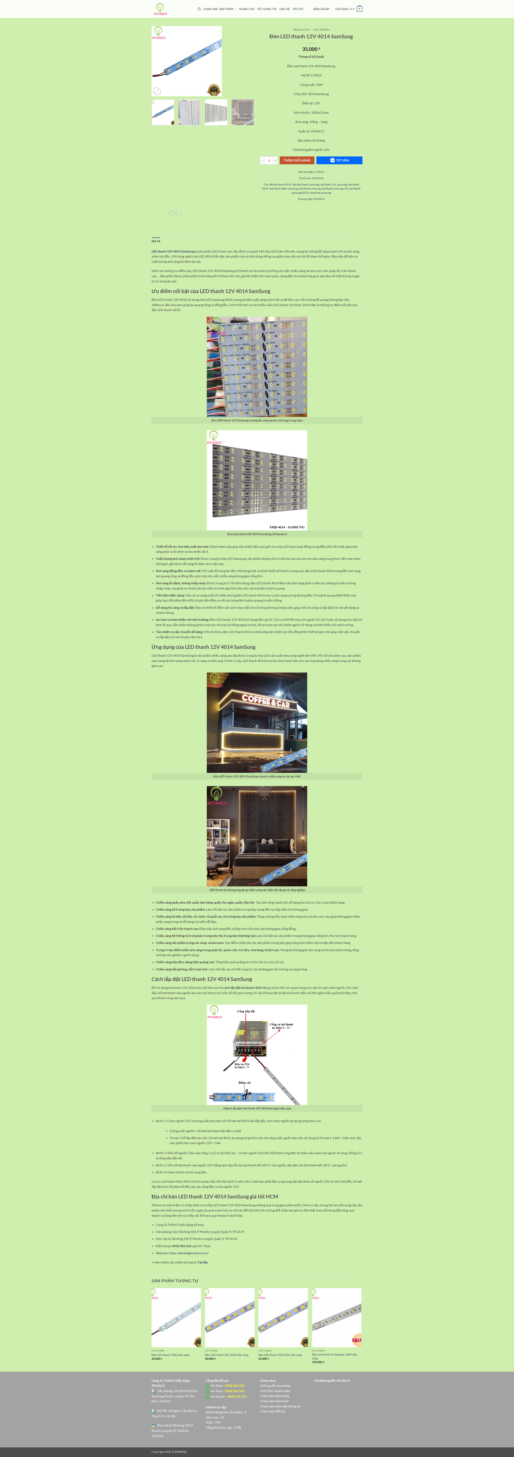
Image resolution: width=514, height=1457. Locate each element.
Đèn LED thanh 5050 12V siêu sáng (280, 1355)
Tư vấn (342, 160)
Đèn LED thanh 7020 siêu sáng (170, 1355)
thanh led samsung (320, 192)
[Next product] (172, 213)
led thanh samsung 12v (335, 188)
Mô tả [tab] (156, 241)
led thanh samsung (310, 188)
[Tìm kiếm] (199, 9)
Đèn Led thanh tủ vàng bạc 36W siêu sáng (334, 1356)
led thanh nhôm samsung (284, 188)
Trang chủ (301, 29)
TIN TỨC (298, 9)
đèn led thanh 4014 (280, 184)
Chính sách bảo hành (274, 1401)
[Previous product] (179, 213)
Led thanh (321, 29)
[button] (321, 9)
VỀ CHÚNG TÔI (266, 9)
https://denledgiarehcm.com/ (189, 1253)
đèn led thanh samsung (306, 184)
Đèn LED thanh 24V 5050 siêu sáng (226, 1355)
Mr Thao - (227, 1385)
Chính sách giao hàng (274, 1396)
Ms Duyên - (229, 1396)
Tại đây (202, 1262)
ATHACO (319, 199)
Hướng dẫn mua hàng (275, 1385)
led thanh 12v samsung (333, 184)
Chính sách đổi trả (272, 1411)
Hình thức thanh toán (275, 1391)
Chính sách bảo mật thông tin (280, 1406)
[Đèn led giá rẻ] (172, 9)
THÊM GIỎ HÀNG (297, 160)
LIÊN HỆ (284, 9)
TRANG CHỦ (246, 9)
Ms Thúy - (227, 1391)
